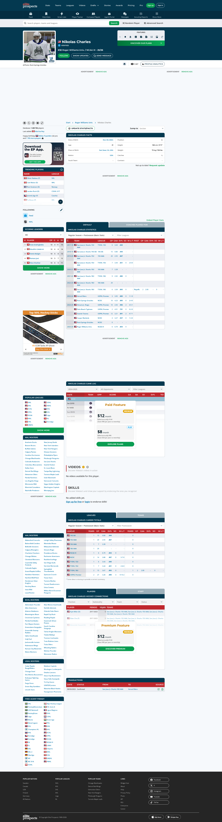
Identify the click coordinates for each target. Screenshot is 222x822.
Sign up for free (74, 501)
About (123, 786)
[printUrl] (124, 64)
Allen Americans (31, 608)
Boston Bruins (30, 445)
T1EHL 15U (102, 263)
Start (68, 122)
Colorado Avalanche (32, 461)
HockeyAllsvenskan (35, 707)
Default (87, 225)
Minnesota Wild (30, 484)
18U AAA (101, 283)
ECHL (30, 409)
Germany (26, 796)
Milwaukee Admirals (51, 547)
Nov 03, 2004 (108, 140)
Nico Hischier (35, 263)
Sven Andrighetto (37, 245)
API (122, 799)
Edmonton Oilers (31, 474)
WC (29, 758)
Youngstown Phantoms (52, 692)
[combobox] (71, 23)
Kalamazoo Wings (31, 645)
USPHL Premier (103, 296)
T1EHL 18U (102, 276)
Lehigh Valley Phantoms (53, 540)
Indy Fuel (28, 639)
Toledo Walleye (49, 635)
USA (111, 155)
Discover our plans (141, 43)
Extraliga (50, 422)
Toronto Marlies (50, 581)
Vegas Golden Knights (52, 484)
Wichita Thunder (50, 651)
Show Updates (81, 55)
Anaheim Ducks (31, 442)
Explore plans (115, 444)
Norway (54, 187)
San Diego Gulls (49, 563)
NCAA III (90, 50)
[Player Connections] (130, 36)
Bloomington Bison (32, 614)
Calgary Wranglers (32, 550)
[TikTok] (42, 123)
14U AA (100, 252)
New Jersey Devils (50, 442)
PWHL (49, 761)
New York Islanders (51, 445)
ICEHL (30, 765)
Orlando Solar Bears (51, 611)
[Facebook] (24, 123)
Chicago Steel (30, 671)
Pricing (131, 5)
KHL (48, 409)
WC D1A (31, 761)
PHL (48, 723)
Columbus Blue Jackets (33, 465)
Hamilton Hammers (32, 574)
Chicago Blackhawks (32, 458)
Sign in (160, 5)
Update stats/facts (82, 128)
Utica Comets (49, 587)
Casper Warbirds (83, 318)
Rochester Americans (52, 556)
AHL (29, 406)
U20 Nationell (33, 710)
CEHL (49, 716)
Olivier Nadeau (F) (33, 178)
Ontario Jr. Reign (83, 305)
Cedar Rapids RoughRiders (30, 667)
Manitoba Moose (50, 543)
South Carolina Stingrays (49, 627)
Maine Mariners (31, 652)
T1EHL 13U (102, 245)
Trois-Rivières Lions (51, 641)
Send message (103, 55)
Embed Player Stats (155, 220)
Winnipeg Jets (49, 490)
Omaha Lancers (50, 672)
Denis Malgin (35, 254)
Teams (58, 5)
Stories (107, 5)
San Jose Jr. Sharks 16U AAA (85, 270)
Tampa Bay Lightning (52, 471)
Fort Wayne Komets (32, 624)
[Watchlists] (125, 36)
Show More (43, 268)
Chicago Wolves (30, 556)
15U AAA (101, 256)
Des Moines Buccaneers (34, 675)
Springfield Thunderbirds (49, 570)
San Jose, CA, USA (106, 150)
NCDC (100, 300)
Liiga (48, 415)
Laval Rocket (29, 593)
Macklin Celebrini (37, 249)
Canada (25, 786)
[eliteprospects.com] (30, 5)
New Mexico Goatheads (52, 605)
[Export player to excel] (141, 36)
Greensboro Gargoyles (33, 627)
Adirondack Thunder (32, 605)
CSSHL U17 (56, 191)
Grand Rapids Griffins (33, 571)
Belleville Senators (32, 547)
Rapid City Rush (49, 614)
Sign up (151, 5)
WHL (29, 418)
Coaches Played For (137, 225)
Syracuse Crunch (50, 574)
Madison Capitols (50, 666)
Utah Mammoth (50, 478)
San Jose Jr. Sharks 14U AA (87, 252)
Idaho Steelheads (31, 636)
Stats (47, 5)
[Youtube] (37, 123)
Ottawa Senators (50, 452)
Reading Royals (49, 617)
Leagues (70, 5)
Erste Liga (50, 720)
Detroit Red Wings (31, 471)
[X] (29, 123)
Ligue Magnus (52, 710)
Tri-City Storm (49, 682)
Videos (82, 5)
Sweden (26, 783)
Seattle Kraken (49, 465)
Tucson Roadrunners (51, 584)
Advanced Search (155, 23)
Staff (141, 591)
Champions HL (33, 729)
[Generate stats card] (135, 36)
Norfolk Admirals (50, 608)
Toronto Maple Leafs (51, 474)
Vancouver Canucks (51, 481)
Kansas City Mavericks (33, 649)
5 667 (136, 64)
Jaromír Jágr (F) (32, 196)
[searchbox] (71, 23)
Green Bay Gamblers (32, 686)
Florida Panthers (31, 478)
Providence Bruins (50, 553)
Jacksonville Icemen (32, 642)
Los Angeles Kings (31, 481)
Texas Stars (48, 578)
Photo (123, 796)
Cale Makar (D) (32, 182)
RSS (122, 802)
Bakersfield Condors (32, 543)
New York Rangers (51, 449)
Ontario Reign (49, 550)
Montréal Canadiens (32, 487)
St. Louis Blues (49, 468)
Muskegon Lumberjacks (53, 669)
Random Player (132, 23)
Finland (25, 793)
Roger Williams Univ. (73, 50)
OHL (29, 422)
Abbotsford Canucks (32, 540)
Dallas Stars (29, 468)
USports (50, 749)
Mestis (30, 720)
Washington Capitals (51, 487)
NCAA (30, 415)
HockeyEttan (33, 713)
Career (123, 809)
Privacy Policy (125, 793)
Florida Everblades (31, 621)
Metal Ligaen (33, 723)
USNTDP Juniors (50, 685)
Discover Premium (115, 649)
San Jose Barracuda (51, 566)
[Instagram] (33, 123)
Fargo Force (29, 683)
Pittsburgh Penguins (51, 458)
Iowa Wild (28, 589)
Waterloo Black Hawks (52, 688)
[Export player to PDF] (146, 36)
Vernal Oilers (81, 296)
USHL (49, 402)
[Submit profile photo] (156, 36)
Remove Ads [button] (187, 72)
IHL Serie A (51, 707)
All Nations (26, 799)
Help (122, 789)
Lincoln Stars (30, 690)
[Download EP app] (43, 154)
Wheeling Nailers (50, 648)
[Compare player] (151, 36)
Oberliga (31, 755)
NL (48, 418)
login (87, 501)
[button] (157, 15)
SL (29, 745)
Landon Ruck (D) (33, 191)
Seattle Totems (82, 314)
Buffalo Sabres (30, 449)
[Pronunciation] (120, 36)
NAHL (49, 406)
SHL (53, 178)
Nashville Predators (32, 490)
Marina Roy (39, 131)
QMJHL (30, 425)
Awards (119, 5)
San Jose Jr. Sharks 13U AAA (85, 246)
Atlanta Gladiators (32, 611)
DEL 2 (30, 752)
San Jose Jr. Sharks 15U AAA (85, 257)
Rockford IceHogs (50, 559)
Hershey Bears (30, 586)
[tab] (87, 224)
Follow (64, 55)
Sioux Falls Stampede (51, 679)
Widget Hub (125, 783)
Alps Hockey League (54, 704)
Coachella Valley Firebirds (31, 564)
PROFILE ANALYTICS (154, 64)
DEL (29, 749)
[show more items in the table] (60, 201)
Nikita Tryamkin (45, 136)
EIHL (48, 713)
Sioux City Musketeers (52, 676)
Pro (141, 5)
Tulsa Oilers (48, 644)
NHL (53, 182)
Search (114, 23)
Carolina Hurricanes (32, 455)
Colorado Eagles (31, 568)
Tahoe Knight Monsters (52, 632)
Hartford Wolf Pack (32, 578)
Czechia (54, 196)
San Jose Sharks (50, 461)
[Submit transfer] (162, 36)
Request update (157, 165)
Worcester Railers (50, 654)
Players (91, 591)
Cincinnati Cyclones (32, 617)
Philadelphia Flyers (51, 455)
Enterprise (124, 806)
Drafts (93, 5)
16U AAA (101, 269)
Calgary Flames (30, 452)
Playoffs (137, 289)
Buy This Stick (42, 349)
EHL (29, 726)
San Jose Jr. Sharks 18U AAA (85, 277)
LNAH (49, 745)
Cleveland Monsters (32, 559)
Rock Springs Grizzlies (85, 300)
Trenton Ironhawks (51, 638)
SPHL (30, 412)
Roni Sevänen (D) (33, 187)
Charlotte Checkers (32, 553)
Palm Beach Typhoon (84, 309)
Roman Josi (34, 258)
